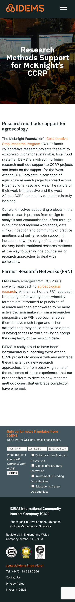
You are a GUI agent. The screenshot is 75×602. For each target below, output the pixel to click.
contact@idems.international (24, 565)
